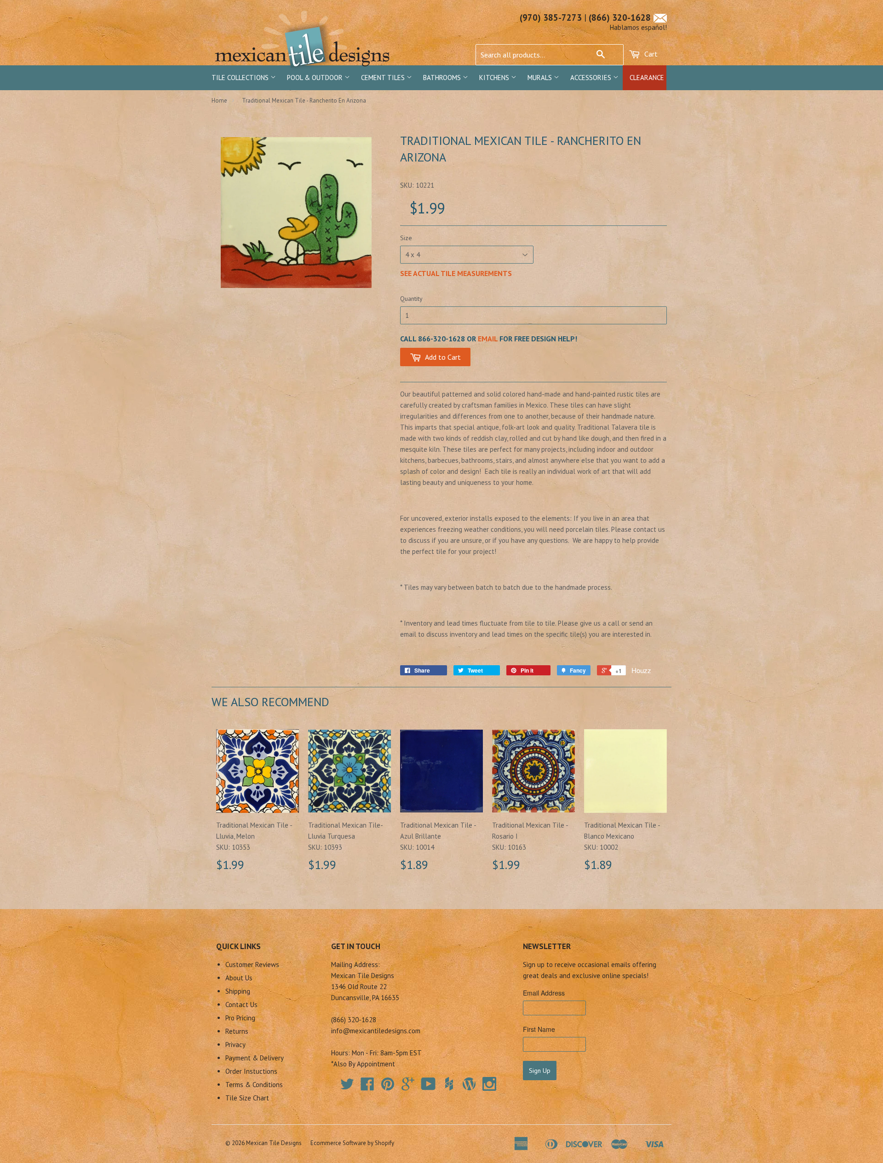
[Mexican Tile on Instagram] (489, 1084)
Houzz (641, 670)
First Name (539, 1029)
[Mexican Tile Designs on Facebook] (367, 1086)
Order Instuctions (251, 1071)
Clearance (647, 77)
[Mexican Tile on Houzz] (449, 1084)
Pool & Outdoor (315, 77)
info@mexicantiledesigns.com (375, 1030)
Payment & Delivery (254, 1058)
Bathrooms (443, 77)
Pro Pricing (240, 1017)
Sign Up (539, 1070)
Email (488, 338)
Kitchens (495, 77)
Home (219, 100)
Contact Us (241, 1004)
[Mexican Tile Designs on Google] (408, 1086)
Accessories (591, 77)
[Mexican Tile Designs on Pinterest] (388, 1086)
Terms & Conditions (254, 1084)
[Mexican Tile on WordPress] (469, 1084)
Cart (650, 53)
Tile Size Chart (247, 1098)
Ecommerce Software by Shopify (352, 1143)
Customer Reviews (252, 964)
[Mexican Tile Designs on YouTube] (428, 1086)
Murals (541, 77)
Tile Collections (241, 77)
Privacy (235, 1044)
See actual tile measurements (456, 273)
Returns (236, 1031)
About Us (238, 977)
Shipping (237, 991)
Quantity (411, 298)
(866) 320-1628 (620, 17)
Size (406, 238)
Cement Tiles (384, 77)
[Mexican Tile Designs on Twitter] (347, 1086)
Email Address (544, 992)
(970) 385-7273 (551, 17)
